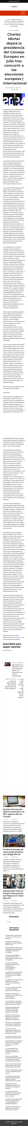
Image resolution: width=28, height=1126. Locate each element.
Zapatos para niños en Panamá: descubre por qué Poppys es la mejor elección (13, 894)
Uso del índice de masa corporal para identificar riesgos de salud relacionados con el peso (13, 1078)
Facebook (16, 637)
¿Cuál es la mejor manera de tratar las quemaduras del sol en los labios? (10, 683)
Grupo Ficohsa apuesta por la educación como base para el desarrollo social (13, 1065)
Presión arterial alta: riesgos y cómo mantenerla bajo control (13, 1071)
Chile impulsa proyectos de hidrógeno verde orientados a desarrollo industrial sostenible (13, 950)
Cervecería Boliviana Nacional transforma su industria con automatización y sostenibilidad (12, 966)
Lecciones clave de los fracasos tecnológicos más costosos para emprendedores (13, 996)
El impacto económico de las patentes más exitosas (13, 1037)
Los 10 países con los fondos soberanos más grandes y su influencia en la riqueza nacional (13, 974)
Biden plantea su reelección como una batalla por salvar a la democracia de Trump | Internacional (17, 669)
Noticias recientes (14, 30)
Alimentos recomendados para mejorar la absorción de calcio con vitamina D (13, 1024)
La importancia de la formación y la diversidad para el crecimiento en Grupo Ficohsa (13, 1094)
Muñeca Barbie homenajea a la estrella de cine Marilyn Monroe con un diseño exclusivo (14, 1043)
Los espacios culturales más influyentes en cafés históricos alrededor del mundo (14, 982)
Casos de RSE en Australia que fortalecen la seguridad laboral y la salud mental (13, 1002)
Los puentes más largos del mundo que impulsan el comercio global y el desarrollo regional (13, 1101)
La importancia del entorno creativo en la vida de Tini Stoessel (13, 937)
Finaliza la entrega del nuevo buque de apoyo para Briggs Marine (13, 852)
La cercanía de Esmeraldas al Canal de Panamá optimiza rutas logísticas (13, 989)
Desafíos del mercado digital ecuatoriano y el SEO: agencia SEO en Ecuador (13, 813)
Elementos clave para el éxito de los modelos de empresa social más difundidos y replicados (12, 1017)
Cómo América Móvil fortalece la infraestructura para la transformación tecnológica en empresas (13, 1058)
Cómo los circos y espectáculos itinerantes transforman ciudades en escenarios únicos (13, 1031)
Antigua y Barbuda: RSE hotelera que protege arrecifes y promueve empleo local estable (12, 1009)
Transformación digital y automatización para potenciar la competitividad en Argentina (13, 957)
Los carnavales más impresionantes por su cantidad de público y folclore (12, 1051)
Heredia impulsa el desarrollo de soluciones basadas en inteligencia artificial (12, 1086)
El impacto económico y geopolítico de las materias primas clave (13, 943)
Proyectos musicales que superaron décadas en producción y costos (13, 1108)
